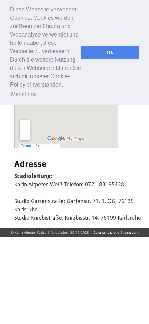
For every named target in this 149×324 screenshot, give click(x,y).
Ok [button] (110, 52)
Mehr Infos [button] (24, 94)
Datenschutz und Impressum (116, 232)
